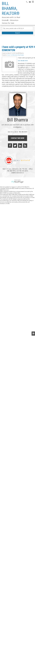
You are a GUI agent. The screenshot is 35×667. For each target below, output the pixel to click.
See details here (23, 60)
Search (17, 33)
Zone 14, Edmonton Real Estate (15, 55)
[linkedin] (20, 145)
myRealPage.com (17, 182)
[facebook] (10, 145)
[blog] (25, 145)
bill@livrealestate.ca (17, 173)
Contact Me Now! (17, 138)
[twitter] (15, 145)
